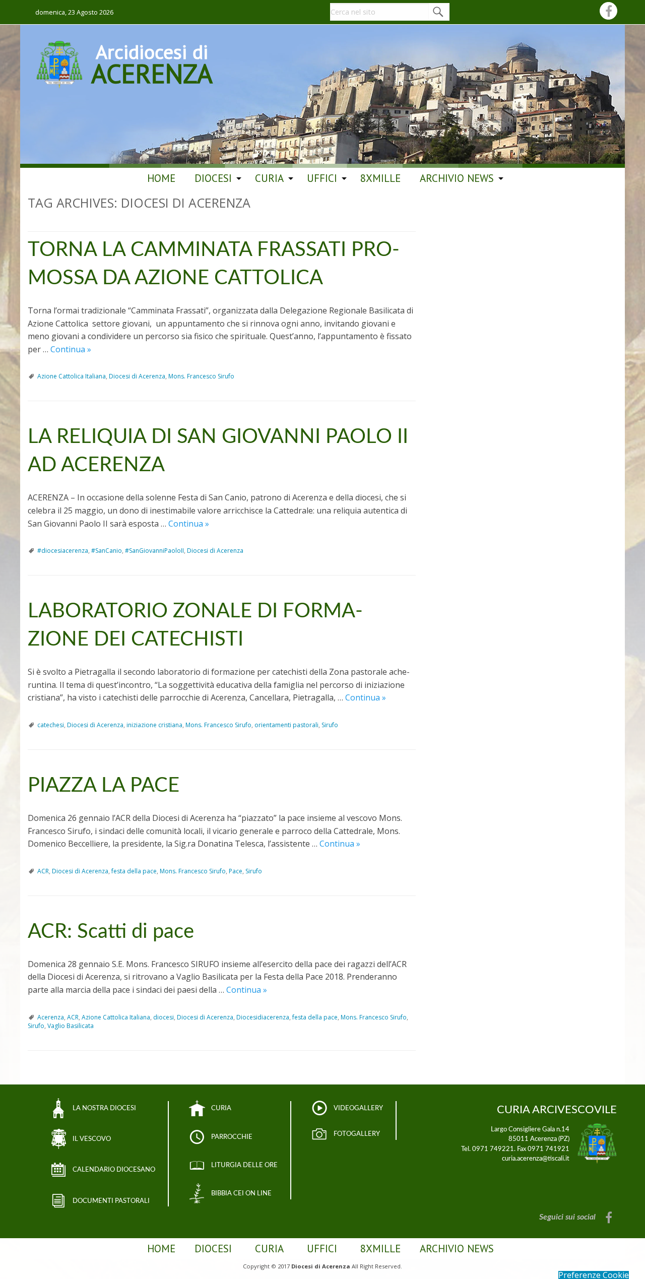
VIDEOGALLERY (358, 1108)
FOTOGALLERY (357, 1134)
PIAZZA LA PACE (103, 786)
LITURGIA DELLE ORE (244, 1165)
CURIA (221, 1108)
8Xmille (380, 178)
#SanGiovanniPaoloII (154, 550)
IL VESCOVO (92, 1139)
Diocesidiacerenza (262, 1017)
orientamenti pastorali (286, 725)
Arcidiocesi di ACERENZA (152, 62)
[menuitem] (161, 178)
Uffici (322, 178)
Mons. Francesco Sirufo (201, 376)
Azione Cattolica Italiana (71, 376)
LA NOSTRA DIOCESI (104, 1108)
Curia (269, 178)
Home (161, 178)
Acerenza (50, 1017)
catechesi (50, 725)
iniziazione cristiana (154, 725)
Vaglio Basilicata (70, 1025)
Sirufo (329, 725)
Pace (235, 871)
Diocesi (213, 178)
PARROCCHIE (231, 1137)
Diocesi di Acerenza (137, 376)
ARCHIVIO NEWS (457, 178)
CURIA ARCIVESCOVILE (557, 1109)
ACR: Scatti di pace (111, 932)
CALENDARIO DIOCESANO (114, 1170)
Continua (70, 349)
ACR (43, 871)
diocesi (163, 1017)
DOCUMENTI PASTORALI (111, 1201)
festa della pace (134, 871)
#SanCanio (106, 550)
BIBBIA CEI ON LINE (241, 1193)
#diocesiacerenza (62, 550)
